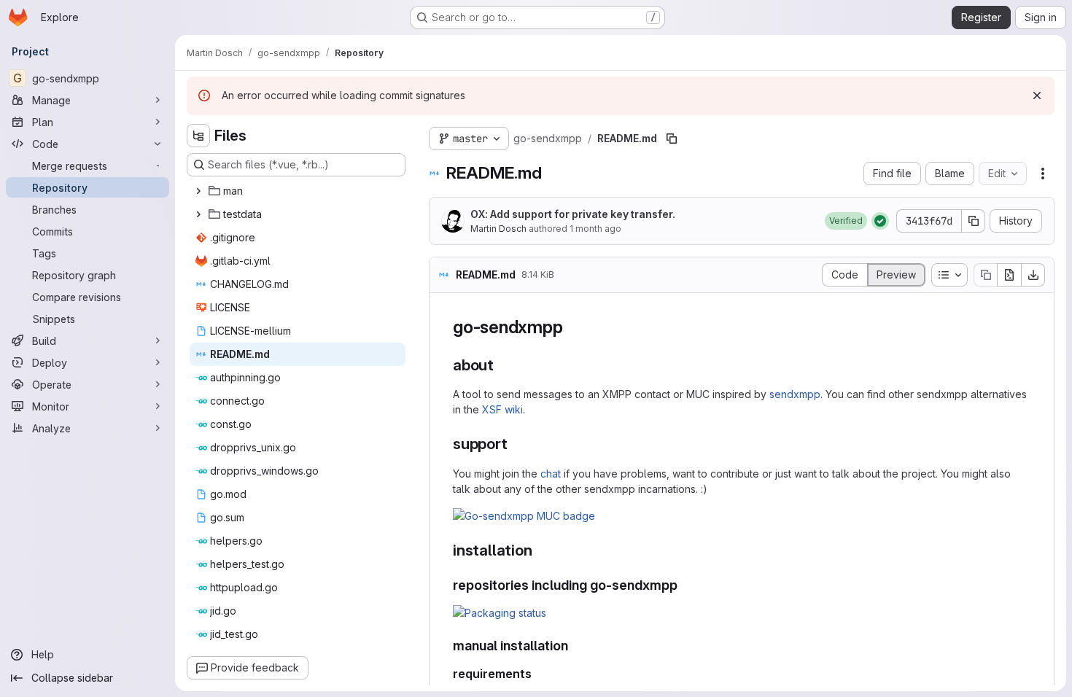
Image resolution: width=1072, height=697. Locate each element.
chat (550, 473)
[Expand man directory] (198, 191)
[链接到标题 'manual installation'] (575, 645)
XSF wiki (502, 409)
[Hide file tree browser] (198, 135)
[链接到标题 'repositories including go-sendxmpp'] (684, 585)
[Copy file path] (671, 138)
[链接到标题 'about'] (502, 365)
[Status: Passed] (880, 221)
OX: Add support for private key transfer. (572, 214)
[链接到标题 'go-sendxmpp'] (571, 327)
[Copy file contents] (985, 275)
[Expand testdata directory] (198, 214)
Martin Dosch (498, 228)
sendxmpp (794, 394)
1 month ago (595, 228)
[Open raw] (1009, 275)
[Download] (1033, 275)
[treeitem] (297, 191)
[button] (846, 221)
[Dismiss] (1037, 95)
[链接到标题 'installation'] (540, 550)
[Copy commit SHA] (973, 221)
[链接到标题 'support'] (516, 444)
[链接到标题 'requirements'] (538, 673)
